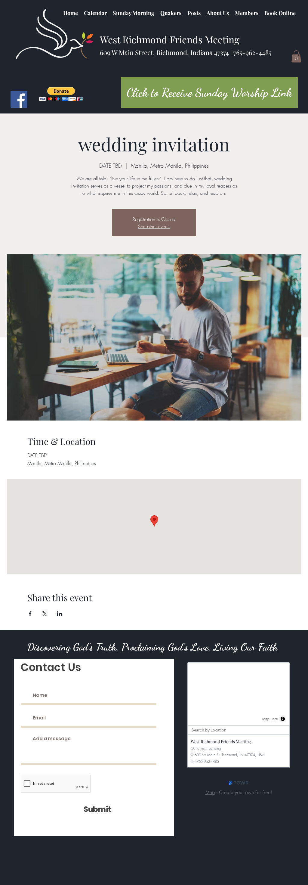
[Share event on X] (45, 613)
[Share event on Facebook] (30, 613)
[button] (170, 12)
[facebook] (19, 99)
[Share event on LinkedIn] (60, 613)
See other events (154, 226)
